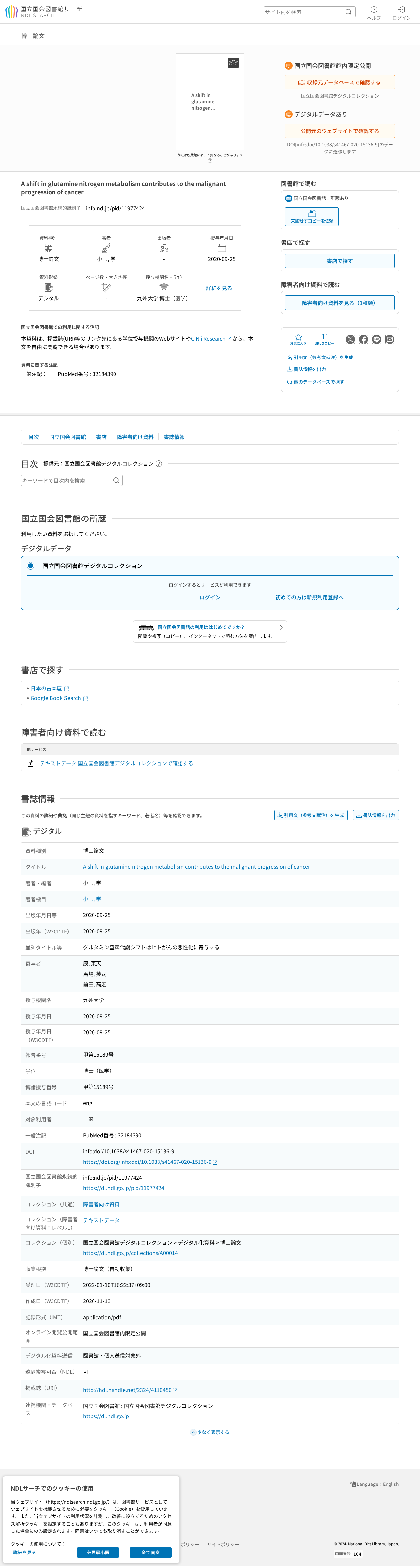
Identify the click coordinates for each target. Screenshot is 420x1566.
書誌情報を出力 (310, 369)
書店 (101, 437)
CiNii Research (208, 338)
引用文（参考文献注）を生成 (323, 357)
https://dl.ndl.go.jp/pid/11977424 (123, 1188)
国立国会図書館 (67, 437)
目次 (34, 437)
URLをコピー (324, 343)
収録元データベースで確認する (344, 82)
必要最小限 (98, 1552)
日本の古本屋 (47, 688)
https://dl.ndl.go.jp (106, 1416)
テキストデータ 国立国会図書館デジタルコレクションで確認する (116, 763)
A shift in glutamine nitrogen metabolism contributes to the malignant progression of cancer (196, 866)
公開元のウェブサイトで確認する (340, 131)
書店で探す (340, 261)
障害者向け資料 (135, 437)
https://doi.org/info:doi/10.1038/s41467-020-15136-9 (147, 1161)
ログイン (401, 17)
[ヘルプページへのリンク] (210, 158)
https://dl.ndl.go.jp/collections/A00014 (130, 1252)
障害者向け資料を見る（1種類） (340, 303)
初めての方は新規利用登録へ (309, 597)
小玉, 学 (92, 899)
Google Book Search (56, 698)
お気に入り (298, 343)
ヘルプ (374, 17)
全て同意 (150, 1552)
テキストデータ (101, 1220)
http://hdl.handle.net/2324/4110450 (127, 1389)
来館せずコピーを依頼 (312, 221)
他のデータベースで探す (319, 382)
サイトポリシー (223, 1544)
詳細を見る (219, 288)
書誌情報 (174, 437)
